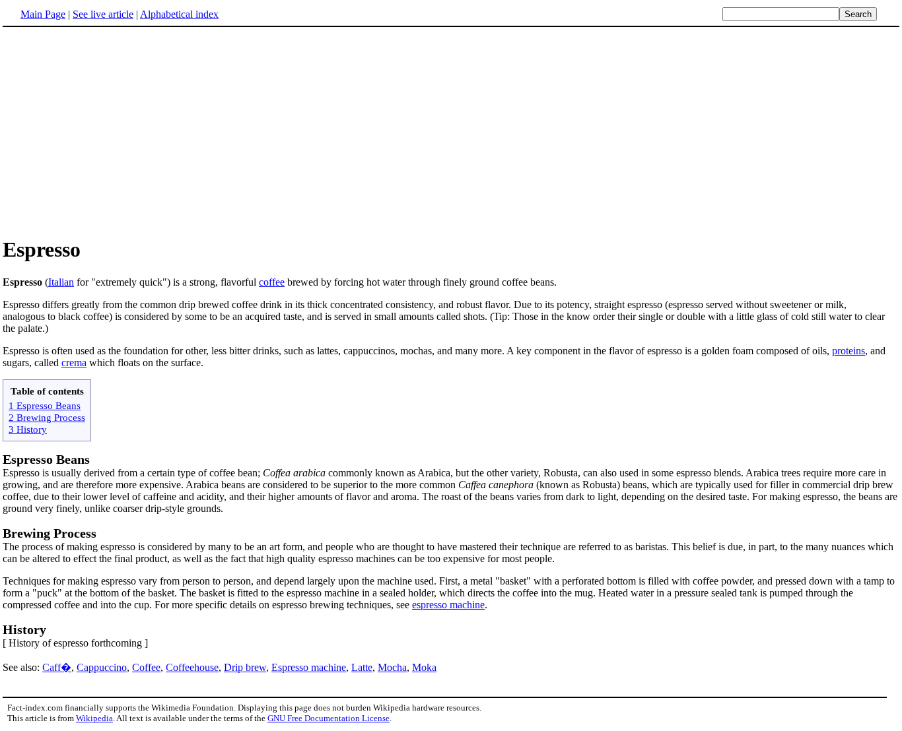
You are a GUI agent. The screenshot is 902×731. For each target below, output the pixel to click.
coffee (272, 282)
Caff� (56, 667)
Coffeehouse (192, 667)
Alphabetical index (179, 14)
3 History (28, 429)
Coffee (146, 667)
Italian (61, 282)
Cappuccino (102, 667)
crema (74, 362)
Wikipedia (94, 718)
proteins (848, 350)
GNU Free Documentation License (328, 718)
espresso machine (448, 604)
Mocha (392, 667)
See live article (103, 14)
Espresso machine (308, 667)
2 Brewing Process (47, 417)
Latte (361, 667)
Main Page (42, 14)
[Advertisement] (114, 131)
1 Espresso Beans (45, 405)
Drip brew (245, 667)
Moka (424, 667)
